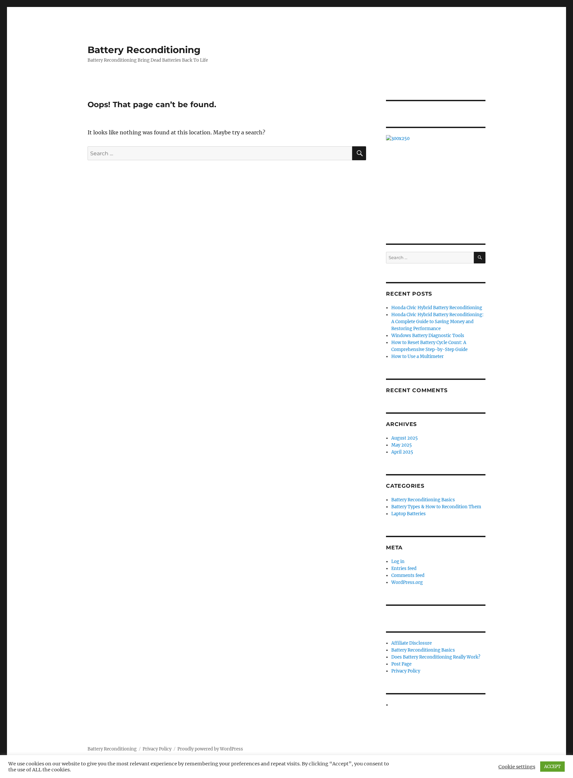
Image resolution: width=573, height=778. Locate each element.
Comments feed (407, 575)
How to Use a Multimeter (417, 356)
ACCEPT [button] (552, 766)
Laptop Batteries (408, 514)
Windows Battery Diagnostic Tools (427, 335)
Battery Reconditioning (144, 49)
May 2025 (401, 445)
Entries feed (403, 568)
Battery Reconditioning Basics (423, 500)
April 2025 (402, 452)
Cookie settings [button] (516, 767)
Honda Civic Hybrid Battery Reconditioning (436, 308)
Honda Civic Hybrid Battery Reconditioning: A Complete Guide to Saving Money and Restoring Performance (437, 321)
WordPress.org (407, 582)
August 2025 (404, 438)
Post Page (401, 664)
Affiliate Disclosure (411, 643)
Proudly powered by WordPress (210, 749)
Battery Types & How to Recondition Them (436, 507)
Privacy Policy (405, 671)
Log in (398, 561)
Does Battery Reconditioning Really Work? (435, 657)
